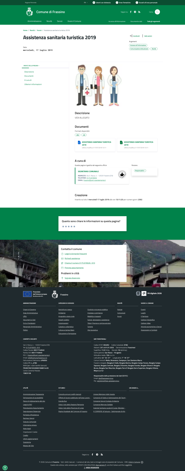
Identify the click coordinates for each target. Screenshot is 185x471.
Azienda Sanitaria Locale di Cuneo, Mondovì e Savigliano (113, 408)
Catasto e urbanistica (65, 326)
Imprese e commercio (95, 313)
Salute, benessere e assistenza (98, 319)
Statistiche (27, 442)
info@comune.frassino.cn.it (37, 357)
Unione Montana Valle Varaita (104, 394)
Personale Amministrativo (32, 326)
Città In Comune (134, 462)
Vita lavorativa (92, 330)
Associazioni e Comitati (149, 330)
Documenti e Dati (29, 319)
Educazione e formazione (67, 333)
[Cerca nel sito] (157, 11)
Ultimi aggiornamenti (30, 439)
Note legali (27, 428)
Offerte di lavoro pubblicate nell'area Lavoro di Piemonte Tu (79, 397)
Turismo (90, 326)
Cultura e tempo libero (66, 330)
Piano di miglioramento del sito (34, 401)
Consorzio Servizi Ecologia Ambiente (106, 401)
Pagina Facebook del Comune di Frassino (72, 411)
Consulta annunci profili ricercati (69, 394)
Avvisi (39, 30)
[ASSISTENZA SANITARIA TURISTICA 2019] (79, 142)
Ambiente (61, 313)
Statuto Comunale (29, 421)
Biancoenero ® (101, 465)
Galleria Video (146, 323)
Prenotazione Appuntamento (33, 408)
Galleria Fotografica (148, 319)
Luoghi (143, 313)
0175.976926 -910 (33, 347)
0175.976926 (92, 178)
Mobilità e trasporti (94, 316)
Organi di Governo (29, 309)
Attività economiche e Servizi (151, 326)
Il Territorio (144, 316)
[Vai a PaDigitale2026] (149, 293)
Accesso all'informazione (117, 21)
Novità (32, 30)
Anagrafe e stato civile (66, 316)
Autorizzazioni (63, 323)
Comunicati (121, 313)
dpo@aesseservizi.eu (105, 378)
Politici (25, 330)
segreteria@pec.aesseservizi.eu (108, 381)
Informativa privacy (30, 425)
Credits (25, 435)
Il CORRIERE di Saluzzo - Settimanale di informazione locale (114, 411)
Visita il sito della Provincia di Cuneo (71, 408)
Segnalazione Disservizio (31, 411)
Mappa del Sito (28, 445)
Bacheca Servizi (28, 418)
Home (25, 30)
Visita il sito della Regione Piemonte (71, 404)
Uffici (25, 316)
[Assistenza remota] (142, 462)
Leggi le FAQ (27, 404)
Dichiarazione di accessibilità (33, 397)
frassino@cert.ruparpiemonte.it (95, 180)
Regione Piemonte (30, 2)
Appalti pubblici (63, 319)
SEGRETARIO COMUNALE (88, 171)
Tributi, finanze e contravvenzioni (99, 323)
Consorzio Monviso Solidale (103, 404)
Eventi (143, 309)
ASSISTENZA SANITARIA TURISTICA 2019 (96, 143)
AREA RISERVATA (92, 467)
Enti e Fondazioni (29, 323)
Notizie (119, 309)
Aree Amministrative (30, 313)
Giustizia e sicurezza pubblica (97, 309)
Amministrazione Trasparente (33, 394)
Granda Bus (62, 401)
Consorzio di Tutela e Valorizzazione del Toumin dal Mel (112, 397)
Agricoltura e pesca (65, 309)
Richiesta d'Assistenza (31, 415)
